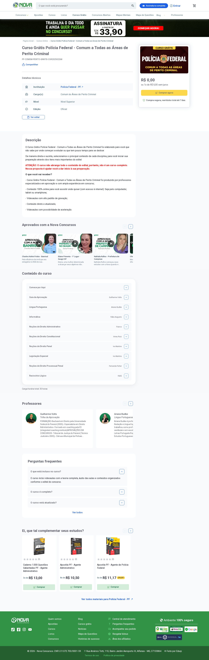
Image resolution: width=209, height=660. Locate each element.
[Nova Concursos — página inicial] (23, 5)
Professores (177, 15)
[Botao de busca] (132, 5)
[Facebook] (18, 629)
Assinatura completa (155, 6)
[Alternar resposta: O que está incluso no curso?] (121, 471)
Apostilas (38, 15)
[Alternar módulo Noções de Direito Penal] (126, 346)
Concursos (21, 15)
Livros (64, 15)
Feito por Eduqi (174, 651)
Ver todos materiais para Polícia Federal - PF (105, 599)
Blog (80, 619)
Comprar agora (166, 93)
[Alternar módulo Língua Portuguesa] (126, 307)
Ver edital (35, 117)
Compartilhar (32, 64)
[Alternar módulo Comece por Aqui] (126, 287)
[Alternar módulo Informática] (126, 317)
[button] (125, 226)
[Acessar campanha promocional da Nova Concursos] (104, 28)
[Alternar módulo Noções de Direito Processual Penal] (126, 366)
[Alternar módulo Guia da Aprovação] (126, 297)
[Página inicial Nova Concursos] (20, 620)
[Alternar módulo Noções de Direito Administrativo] (126, 327)
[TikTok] (13, 629)
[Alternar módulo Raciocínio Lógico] (126, 376)
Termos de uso (92, 655)
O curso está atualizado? (44, 502)
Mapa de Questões (145, 15)
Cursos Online (42, 41)
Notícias (82, 629)
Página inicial (28, 41)
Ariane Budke (121, 414)
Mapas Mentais (123, 15)
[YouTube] (30, 629)
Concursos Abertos (101, 15)
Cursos (52, 15)
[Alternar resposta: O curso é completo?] (121, 491)
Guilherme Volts (48, 414)
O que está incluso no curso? (46, 471)
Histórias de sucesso (89, 639)
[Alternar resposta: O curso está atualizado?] (121, 502)
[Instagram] (24, 629)
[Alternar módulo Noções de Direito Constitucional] (126, 336)
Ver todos (77, 511)
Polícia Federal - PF (71, 87)
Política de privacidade (114, 655)
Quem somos (54, 619)
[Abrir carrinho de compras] (194, 5)
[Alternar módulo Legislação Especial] (126, 356)
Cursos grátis (84, 624)
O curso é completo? (41, 491)
